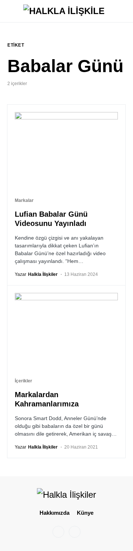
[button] (9, 11)
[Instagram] (58, 531)
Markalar (24, 200)
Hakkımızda (54, 513)
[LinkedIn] (75, 531)
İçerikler (23, 380)
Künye (85, 513)
